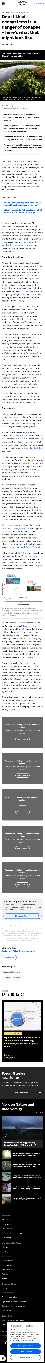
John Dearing (7, 106)
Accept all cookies (25, 1352)
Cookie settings (25, 1357)
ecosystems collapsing (12, 164)
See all (39, 1112)
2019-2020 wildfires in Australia (26, 547)
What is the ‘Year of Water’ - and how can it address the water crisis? (26, 1165)
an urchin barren (25, 291)
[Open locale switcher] (3, 1358)
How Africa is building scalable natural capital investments (27, 1199)
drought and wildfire (33, 448)
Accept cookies (22, 739)
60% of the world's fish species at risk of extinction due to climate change (22, 211)
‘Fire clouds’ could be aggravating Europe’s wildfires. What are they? (19, 1143)
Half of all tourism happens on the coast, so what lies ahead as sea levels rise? (22, 204)
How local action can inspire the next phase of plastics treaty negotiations (26, 1188)
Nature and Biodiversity (15, 13)
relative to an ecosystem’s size (15, 528)
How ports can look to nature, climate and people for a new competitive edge (27, 1176)
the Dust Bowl (33, 374)
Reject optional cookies (26, 1346)
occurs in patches (23, 435)
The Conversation (13, 56)
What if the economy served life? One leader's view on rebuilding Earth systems (26, 1155)
